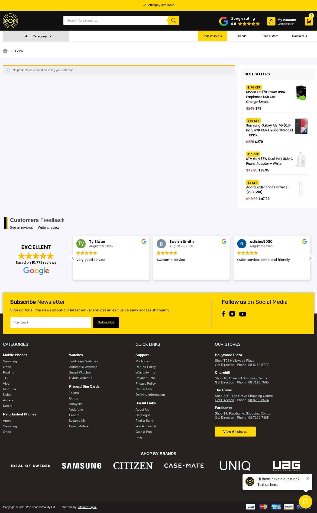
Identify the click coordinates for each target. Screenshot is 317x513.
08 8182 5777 (258, 365)
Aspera (8, 400)
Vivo (6, 383)
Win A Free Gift (147, 426)
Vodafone (76, 409)
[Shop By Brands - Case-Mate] (184, 466)
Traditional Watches (83, 361)
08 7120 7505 (258, 382)
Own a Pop (144, 432)
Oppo (7, 367)
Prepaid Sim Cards (84, 386)
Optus (73, 398)
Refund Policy (146, 367)
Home (5, 51)
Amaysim (76, 404)
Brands (241, 36)
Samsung (10, 361)
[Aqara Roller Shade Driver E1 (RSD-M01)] (301, 188)
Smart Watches (80, 372)
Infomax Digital (87, 507)
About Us (142, 409)
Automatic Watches (83, 367)
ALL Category (36, 36)
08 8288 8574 (258, 400)
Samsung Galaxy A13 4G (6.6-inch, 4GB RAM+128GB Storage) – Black (269, 130)
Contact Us (299, 36)
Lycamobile (77, 420)
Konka (7, 406)
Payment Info (145, 378)
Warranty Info (145, 372)
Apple (7, 420)
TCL (6, 378)
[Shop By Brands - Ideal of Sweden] (31, 466)
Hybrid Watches (80, 378)
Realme (8, 372)
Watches (76, 355)
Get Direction (224, 365)
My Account (144, 361)
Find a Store (145, 420)
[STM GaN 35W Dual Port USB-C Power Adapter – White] (301, 160)
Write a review (48, 227)
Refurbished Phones (19, 414)
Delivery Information (150, 394)
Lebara (74, 415)
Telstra (74, 393)
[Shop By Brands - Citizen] (133, 466)
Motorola (9, 389)
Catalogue (143, 415)
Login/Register (286, 23)
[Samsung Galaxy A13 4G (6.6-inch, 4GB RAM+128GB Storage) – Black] (301, 126)
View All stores (235, 432)
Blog (139, 437)
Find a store (270, 36)
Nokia (7, 394)
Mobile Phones (15, 355)
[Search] (173, 20)
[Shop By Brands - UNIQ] (235, 466)
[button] (239, 21)
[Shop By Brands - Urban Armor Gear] (286, 466)
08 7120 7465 (258, 417)
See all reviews (21, 227)
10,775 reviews (44, 262)
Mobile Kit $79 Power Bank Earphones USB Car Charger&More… (265, 97)
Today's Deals (212, 36)
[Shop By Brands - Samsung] (82, 466)
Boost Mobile (78, 426)
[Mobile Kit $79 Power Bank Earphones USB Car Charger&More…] (301, 93)
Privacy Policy (146, 383)
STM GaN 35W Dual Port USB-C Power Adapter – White (269, 161)
